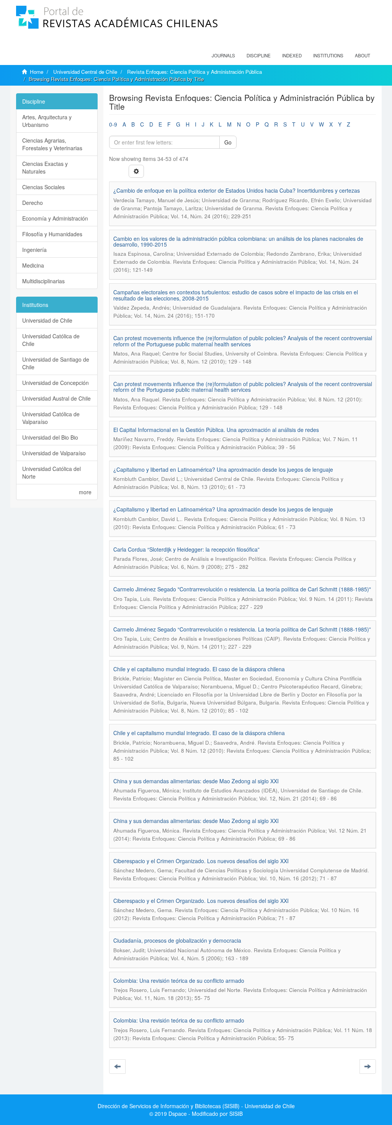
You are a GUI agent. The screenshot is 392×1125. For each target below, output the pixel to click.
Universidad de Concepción (55, 382)
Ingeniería (34, 249)
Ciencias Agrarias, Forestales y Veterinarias (52, 144)
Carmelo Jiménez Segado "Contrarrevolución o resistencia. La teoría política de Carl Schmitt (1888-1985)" (242, 589)
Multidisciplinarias (43, 281)
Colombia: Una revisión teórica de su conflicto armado (178, 980)
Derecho (32, 202)
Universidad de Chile (47, 320)
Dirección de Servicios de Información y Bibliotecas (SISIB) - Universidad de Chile (196, 1106)
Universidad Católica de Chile (51, 339)
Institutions (328, 55)
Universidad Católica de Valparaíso (51, 417)
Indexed (292, 55)
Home (36, 71)
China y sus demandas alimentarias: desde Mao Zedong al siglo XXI (196, 781)
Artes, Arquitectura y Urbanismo (47, 120)
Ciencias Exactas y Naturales (45, 167)
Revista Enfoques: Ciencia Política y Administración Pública (194, 71)
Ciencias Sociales (43, 187)
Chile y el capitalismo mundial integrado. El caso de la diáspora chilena (199, 669)
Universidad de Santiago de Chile (55, 363)
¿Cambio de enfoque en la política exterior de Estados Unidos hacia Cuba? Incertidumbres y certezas (236, 190)
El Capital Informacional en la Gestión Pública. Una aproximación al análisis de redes (216, 429)
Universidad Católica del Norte (51, 472)
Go (228, 142)
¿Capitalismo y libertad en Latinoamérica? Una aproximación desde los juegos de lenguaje (223, 469)
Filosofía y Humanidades (52, 234)
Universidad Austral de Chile (56, 398)
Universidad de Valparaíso (54, 453)
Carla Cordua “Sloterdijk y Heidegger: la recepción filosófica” (186, 549)
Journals (223, 55)
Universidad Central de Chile (85, 71)
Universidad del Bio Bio (50, 437)
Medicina (33, 265)
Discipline (259, 55)
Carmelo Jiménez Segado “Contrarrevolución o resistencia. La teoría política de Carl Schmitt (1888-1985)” (242, 629)
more (85, 492)
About (362, 55)
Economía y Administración (55, 218)
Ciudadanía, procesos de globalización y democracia (177, 940)
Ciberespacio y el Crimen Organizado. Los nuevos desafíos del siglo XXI (201, 861)
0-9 (113, 124)
